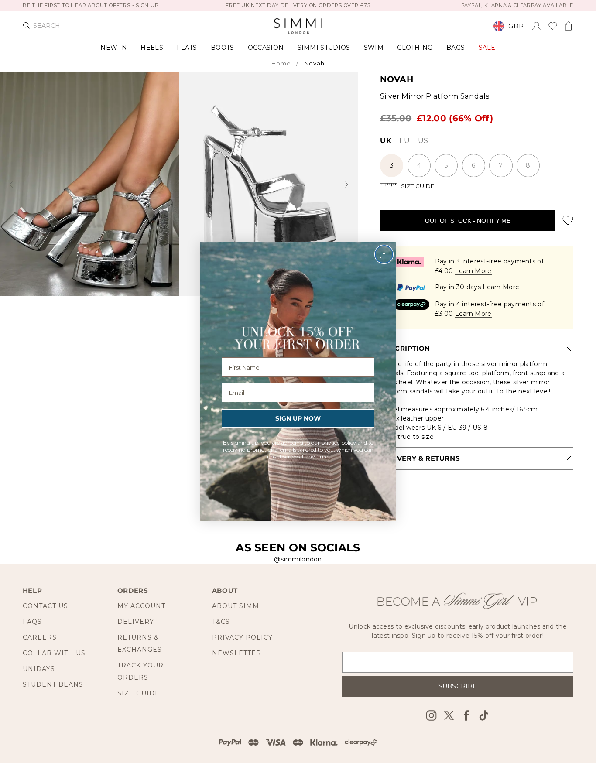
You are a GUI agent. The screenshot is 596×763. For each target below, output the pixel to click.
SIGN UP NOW (298, 418)
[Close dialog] (384, 254)
